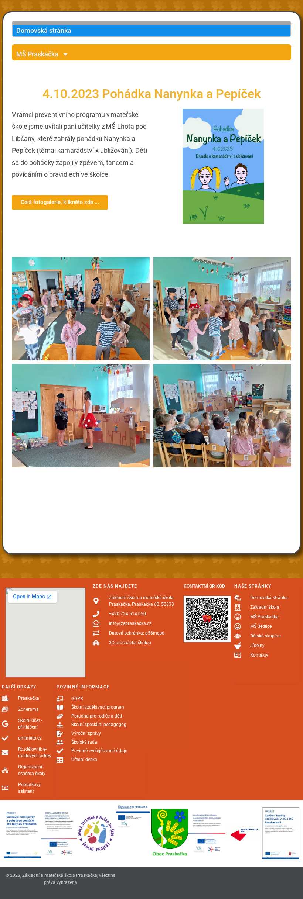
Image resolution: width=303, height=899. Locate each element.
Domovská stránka (43, 30)
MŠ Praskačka (37, 54)
